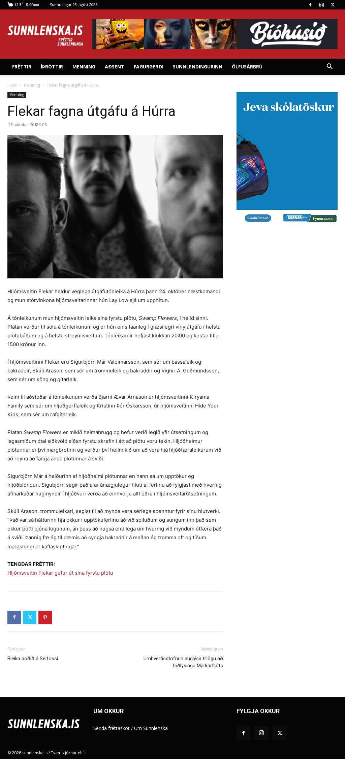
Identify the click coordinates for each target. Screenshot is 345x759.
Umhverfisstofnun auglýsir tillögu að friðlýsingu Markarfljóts (183, 662)
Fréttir (21, 66)
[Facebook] (310, 4)
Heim (12, 85)
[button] (329, 67)
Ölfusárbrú (247, 66)
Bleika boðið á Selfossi (32, 659)
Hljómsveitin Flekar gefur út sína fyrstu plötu (60, 573)
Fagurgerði (148, 66)
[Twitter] (332, 4)
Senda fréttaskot (111, 728)
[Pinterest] (45, 617)
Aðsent (114, 66)
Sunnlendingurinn (197, 66)
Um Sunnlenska (151, 728)
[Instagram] (321, 4)
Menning (83, 66)
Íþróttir (52, 66)
